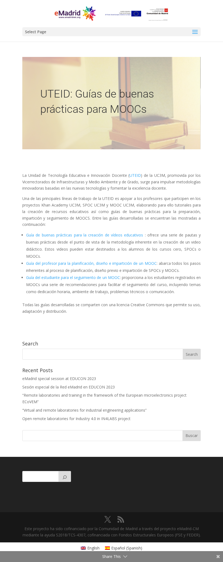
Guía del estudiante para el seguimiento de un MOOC (73, 277)
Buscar (191, 435)
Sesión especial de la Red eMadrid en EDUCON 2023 (68, 387)
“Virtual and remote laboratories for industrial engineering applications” (84, 410)
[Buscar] (64, 476)
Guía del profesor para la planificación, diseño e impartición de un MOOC (91, 263)
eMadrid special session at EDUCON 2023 (59, 378)
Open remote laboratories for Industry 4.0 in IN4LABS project (76, 418)
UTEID (135, 175)
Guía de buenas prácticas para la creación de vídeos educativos (84, 235)
